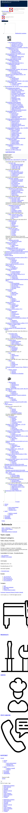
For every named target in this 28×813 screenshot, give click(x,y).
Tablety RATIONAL (16, 108)
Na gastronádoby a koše (16, 429)
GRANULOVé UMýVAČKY (15, 188)
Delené (13, 439)
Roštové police (14, 293)
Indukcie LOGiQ (15, 61)
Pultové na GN (14, 451)
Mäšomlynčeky (11, 346)
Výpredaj (5, 797)
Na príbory (13, 231)
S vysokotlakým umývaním (17, 186)
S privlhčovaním (15, 84)
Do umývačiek (11, 474)
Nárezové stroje (12, 382)
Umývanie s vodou (15, 199)
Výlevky (10, 319)
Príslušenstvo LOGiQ (16, 57)
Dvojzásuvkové (14, 79)
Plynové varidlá (14, 137)
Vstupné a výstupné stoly (17, 215)
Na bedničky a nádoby (16, 210)
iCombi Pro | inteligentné (17, 104)
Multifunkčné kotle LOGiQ (17, 56)
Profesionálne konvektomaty (17, 90)
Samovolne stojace (15, 72)
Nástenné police (15, 305)
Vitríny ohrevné (12, 450)
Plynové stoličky (15, 142)
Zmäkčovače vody (12, 220)
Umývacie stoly (14, 217)
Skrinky (13, 307)
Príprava (5, 792)
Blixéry (13, 358)
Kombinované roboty (16, 341)
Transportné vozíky (12, 82)
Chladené (13, 420)
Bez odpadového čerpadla (17, 164)
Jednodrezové (14, 267)
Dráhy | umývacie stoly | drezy (15, 214)
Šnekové (13, 386)
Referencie (8, 527)
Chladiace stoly (11, 77)
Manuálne (13, 223)
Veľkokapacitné (15, 355)
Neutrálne (13, 418)
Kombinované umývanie (17, 192)
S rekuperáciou (14, 184)
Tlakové (13, 224)
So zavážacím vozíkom (16, 73)
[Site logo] (5, 11)
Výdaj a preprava (7, 793)
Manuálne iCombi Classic (17, 45)
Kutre (9, 353)
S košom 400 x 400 (15, 168)
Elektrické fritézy (15, 147)
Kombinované (14, 321)
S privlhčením (14, 423)
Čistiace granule (15, 195)
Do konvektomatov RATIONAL (15, 479)
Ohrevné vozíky (12, 437)
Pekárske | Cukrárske (16, 92)
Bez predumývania (15, 183)
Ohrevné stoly (11, 443)
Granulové (13, 68)
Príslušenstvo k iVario (16, 52)
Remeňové (13, 387)
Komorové (13, 392)
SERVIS (3, 675)
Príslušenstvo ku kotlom (16, 116)
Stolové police (14, 306)
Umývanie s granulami (16, 201)
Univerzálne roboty (12, 333)
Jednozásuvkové (15, 78)
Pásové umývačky (15, 208)
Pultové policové (15, 452)
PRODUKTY (5, 634)
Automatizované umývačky (14, 205)
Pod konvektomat (15, 283)
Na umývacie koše (15, 316)
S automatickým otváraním (17, 190)
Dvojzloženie (14, 349)
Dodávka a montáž (12, 513)
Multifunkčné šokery (13, 70)
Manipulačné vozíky (13, 425)
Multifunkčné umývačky (14, 64)
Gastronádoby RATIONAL (17, 107)
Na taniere (13, 232)
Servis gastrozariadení (13, 507)
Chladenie (5, 789)
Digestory (10, 297)
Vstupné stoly (14, 276)
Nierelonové (14, 400)
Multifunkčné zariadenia (8, 785)
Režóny (13, 447)
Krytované (13, 261)
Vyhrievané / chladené (16, 83)
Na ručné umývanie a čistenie (15, 484)
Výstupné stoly (14, 278)
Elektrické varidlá (15, 135)
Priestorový (14, 300)
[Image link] (9, 41)
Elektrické (13, 222)
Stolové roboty (14, 335)
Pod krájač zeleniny (15, 287)
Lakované (13, 372)
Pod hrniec (13, 288)
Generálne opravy (12, 510)
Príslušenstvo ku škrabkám (17, 373)
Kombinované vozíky (16, 434)
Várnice (10, 407)
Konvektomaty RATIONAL (14, 42)
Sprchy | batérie (12, 244)
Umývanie (5, 788)
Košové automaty (15, 206)
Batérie (13, 246)
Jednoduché (14, 260)
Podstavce (10, 282)
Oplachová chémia (15, 476)
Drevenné (13, 399)
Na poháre (13, 235)
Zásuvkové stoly (15, 262)
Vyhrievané (14, 419)
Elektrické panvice (15, 121)
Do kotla (13, 365)
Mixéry (10, 360)
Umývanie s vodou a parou (17, 200)
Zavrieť (2, 758)
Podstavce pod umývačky (17, 250)
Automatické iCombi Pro (17, 43)
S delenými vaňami (15, 446)
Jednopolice (14, 456)
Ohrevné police (11, 455)
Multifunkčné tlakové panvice (18, 125)
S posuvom (13, 326)
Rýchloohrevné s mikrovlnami (18, 93)
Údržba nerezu (14, 488)
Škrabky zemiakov (12, 369)
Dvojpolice (13, 457)
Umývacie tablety (15, 480)
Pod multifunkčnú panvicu (17, 284)
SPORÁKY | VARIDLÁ (14, 129)
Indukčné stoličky (15, 143)
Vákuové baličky (12, 391)
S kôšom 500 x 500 (15, 166)
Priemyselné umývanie (16, 211)
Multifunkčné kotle (12, 55)
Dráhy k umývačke (12, 275)
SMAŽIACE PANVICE (14, 120)
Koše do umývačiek (13, 228)
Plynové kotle (14, 115)
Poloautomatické (15, 384)
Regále (10, 291)
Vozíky (10, 310)
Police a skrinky (12, 303)
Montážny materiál (15, 301)
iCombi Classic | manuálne (17, 106)
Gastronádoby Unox (16, 99)
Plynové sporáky (15, 131)
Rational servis (11, 508)
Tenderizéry (14, 350)
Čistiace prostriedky (7, 794)
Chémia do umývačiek (13, 240)
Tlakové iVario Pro (15, 51)
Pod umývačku (14, 285)
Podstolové (13, 66)
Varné (12, 356)
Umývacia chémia (15, 475)
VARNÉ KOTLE (12, 112)
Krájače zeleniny (12, 340)
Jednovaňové (14, 438)
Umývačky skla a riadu (13, 170)
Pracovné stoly (11, 258)
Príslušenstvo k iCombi (16, 46)
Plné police (13, 292)
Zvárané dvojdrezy (15, 273)
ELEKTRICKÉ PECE (10, 152)
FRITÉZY (10, 146)
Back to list (4, 530)
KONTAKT (4, 755)
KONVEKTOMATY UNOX (15, 89)
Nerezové (13, 371)
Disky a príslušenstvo (16, 344)
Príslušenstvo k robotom (16, 337)
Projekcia (10, 514)
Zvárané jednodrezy (15, 271)
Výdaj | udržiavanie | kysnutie (18, 95)
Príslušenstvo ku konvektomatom (18, 110)
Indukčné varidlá (15, 134)
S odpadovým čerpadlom (17, 165)
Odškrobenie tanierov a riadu (17, 486)
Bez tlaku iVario (15, 50)
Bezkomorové (14, 393)
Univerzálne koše (15, 229)
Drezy (12, 218)
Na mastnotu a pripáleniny (17, 485)
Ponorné (13, 363)
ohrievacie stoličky (12, 139)
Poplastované (14, 411)
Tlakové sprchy (14, 245)
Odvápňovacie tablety (16, 481)
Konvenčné (14, 97)
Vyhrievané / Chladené (16, 421)
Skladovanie (6, 796)
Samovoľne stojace (15, 336)
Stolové (13, 354)
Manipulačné (14, 311)
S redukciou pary (15, 174)
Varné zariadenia (7, 787)
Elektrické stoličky (15, 140)
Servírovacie (14, 428)
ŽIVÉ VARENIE (6, 715)
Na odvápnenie (14, 489)
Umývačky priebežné (13, 178)
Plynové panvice (15, 122)
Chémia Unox (14, 101)
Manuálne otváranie (15, 191)
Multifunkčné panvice (13, 48)
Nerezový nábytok (7, 790)
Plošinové (13, 312)
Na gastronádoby (15, 314)
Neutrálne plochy (15, 126)
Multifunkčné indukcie (13, 60)
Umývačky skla (12, 163)
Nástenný (13, 298)
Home (3, 527)
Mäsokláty (10, 397)
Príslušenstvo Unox (15, 98)
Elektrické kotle (14, 113)
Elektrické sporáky (15, 130)
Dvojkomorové (14, 226)
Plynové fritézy (14, 148)
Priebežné (13, 65)
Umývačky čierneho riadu (14, 197)
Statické (13, 325)
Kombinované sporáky (16, 133)
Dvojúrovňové (14, 175)
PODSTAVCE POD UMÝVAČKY (16, 249)
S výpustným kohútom (16, 412)
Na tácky (13, 209)
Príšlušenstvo (14, 193)
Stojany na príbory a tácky (14, 324)
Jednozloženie (14, 347)
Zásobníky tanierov (12, 460)
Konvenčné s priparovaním (17, 94)
